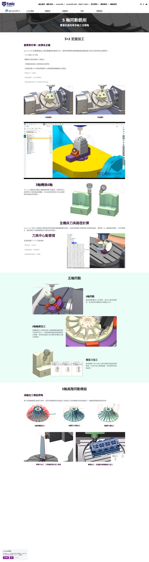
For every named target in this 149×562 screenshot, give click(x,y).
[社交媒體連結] (143, 4)
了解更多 (20, 555)
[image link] (8, 4)
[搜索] (141, 4)
